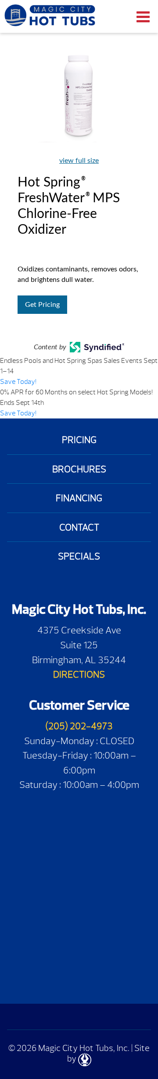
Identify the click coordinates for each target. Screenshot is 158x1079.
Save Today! (18, 381)
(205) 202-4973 (79, 726)
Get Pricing (42, 304)
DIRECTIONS (79, 674)
